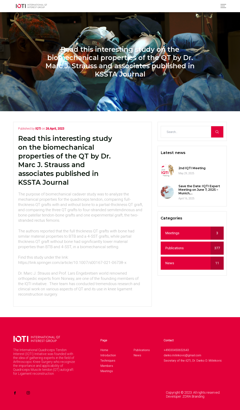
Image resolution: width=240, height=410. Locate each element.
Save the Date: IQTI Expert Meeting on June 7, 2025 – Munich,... (199, 189)
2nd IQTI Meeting (192, 168)
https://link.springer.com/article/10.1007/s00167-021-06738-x (72, 262)
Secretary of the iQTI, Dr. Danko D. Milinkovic (193, 360)
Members (106, 366)
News (192, 263)
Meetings (191, 233)
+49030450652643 (176, 350)
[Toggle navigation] (224, 6)
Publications (192, 248)
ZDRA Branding (193, 396)
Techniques (107, 360)
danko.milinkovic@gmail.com (182, 355)
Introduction (107, 355)
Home (104, 350)
